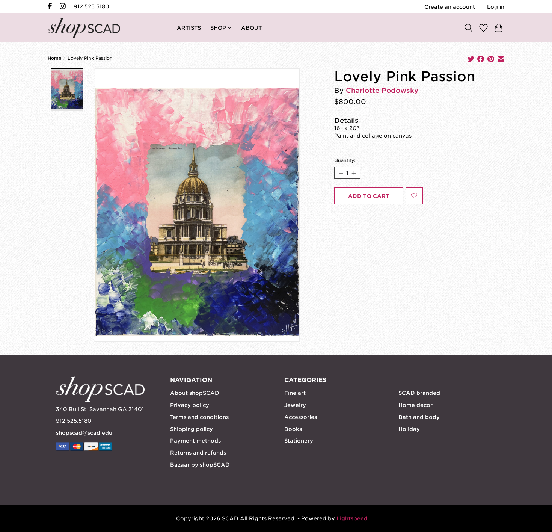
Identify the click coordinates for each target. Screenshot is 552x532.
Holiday (409, 429)
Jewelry (295, 405)
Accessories (300, 417)
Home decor (415, 405)
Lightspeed (352, 518)
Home (54, 58)
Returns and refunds (198, 453)
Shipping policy (191, 429)
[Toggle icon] (468, 28)
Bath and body (419, 417)
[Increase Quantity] (354, 173)
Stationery (298, 441)
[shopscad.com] (84, 28)
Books (293, 429)
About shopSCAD (194, 393)
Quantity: (344, 160)
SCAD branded (419, 393)
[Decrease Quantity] (340, 173)
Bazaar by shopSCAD (200, 465)
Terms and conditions (199, 417)
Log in (495, 7)
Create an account (449, 7)
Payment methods (195, 441)
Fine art (295, 393)
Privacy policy (189, 405)
